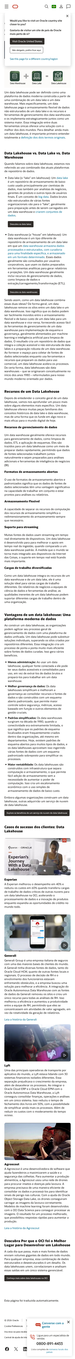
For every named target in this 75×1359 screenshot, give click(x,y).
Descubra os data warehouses (23, 292)
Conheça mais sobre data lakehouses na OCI (27, 1278)
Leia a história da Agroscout (21, 1228)
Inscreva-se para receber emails (19, 1331)
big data (43, 196)
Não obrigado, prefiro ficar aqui (26, 50)
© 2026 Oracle (11, 1320)
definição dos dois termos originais (43, 137)
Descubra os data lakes (20, 224)
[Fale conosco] (68, 6)
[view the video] (37, 856)
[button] (6, 6)
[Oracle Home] (15, 6)
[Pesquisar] (46, 6)
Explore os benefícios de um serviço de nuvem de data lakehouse (37, 813)
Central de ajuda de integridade (19, 1337)
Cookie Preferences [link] (13, 1326)
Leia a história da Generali (20, 1019)
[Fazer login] (61, 6)
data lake (62, 178)
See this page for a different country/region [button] (34, 58)
